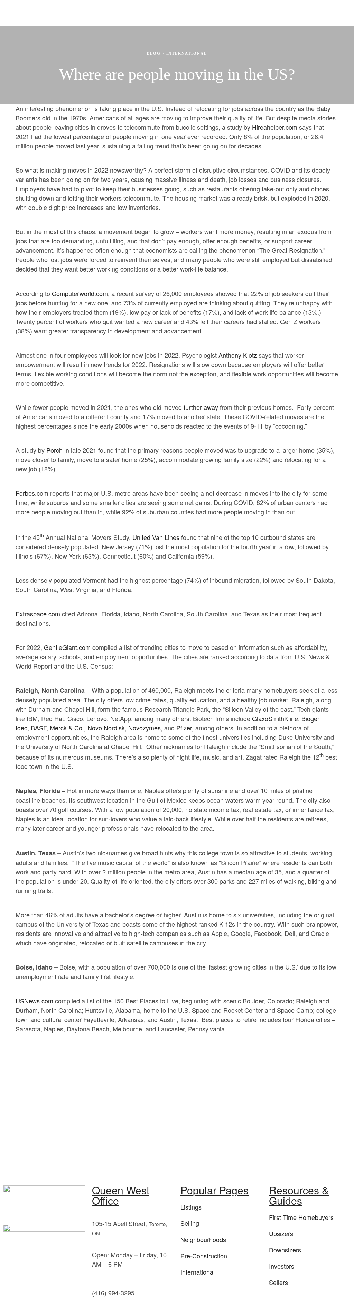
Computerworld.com (80, 293)
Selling (189, 1223)
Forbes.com (32, 492)
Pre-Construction (203, 1255)
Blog (154, 53)
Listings (191, 1206)
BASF (38, 727)
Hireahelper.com (274, 126)
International (186, 53)
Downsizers (285, 1249)
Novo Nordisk (106, 727)
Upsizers (281, 1233)
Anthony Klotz (237, 354)
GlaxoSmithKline (275, 718)
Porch (54, 449)
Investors (281, 1265)
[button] (245, 12)
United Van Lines (155, 537)
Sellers (278, 1282)
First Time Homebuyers (301, 1217)
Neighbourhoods (203, 1239)
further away (201, 407)
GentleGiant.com (67, 647)
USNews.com (34, 1000)
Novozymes (144, 727)
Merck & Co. (67, 727)
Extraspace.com (38, 613)
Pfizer (184, 727)
